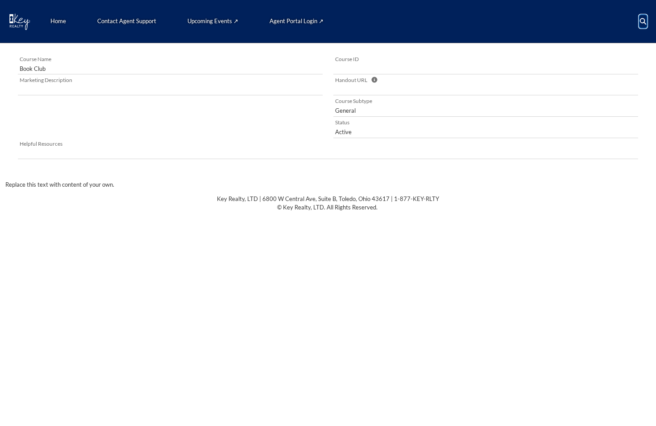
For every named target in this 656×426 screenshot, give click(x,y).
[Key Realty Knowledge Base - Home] (19, 21)
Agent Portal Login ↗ (297, 21)
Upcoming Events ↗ (212, 21)
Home (58, 21)
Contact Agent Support (126, 21)
